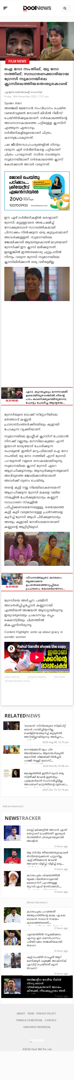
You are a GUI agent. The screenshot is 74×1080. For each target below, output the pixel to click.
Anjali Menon (12, 676)
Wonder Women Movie (17, 681)
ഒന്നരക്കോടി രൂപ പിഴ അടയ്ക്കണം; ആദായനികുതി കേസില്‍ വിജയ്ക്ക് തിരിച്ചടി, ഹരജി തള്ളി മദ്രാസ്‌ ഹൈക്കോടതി (44, 757)
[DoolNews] (36, 8)
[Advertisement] (37, 190)
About (21, 1013)
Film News (59, 676)
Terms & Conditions (29, 1020)
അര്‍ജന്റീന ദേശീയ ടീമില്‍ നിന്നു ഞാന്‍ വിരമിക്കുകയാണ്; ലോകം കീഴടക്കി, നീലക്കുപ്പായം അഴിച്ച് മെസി (47, 987)
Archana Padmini (37, 676)
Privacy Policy (46, 1013)
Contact (50, 1020)
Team (31, 1013)
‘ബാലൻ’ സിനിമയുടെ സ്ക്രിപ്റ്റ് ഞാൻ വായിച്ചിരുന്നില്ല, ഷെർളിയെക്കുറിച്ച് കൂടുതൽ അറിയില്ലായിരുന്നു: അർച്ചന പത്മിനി (45, 733)
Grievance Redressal (37, 1027)
